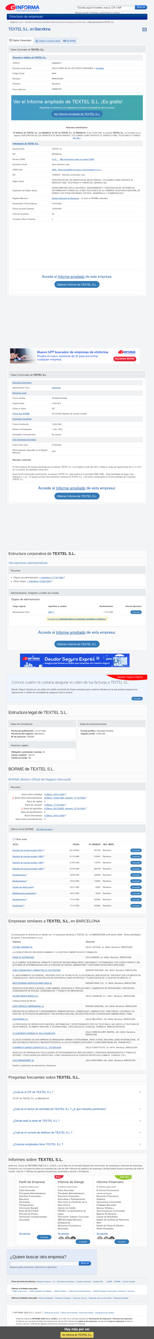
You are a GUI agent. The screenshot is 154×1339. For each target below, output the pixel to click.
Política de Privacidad (69, 1312)
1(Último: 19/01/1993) (54, 794)
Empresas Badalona (45, 1298)
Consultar (44, 1237)
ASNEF (109, 1281)
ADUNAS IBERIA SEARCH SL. (25, 996)
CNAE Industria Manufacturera (80, 1291)
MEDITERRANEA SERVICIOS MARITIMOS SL (32, 983)
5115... (55, 159)
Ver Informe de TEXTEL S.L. (77, 1334)
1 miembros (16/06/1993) (39, 581)
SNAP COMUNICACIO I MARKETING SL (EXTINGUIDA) (36, 970)
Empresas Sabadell (121, 1298)
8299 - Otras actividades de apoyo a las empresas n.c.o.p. (77, 169)
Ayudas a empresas (83, 1281)
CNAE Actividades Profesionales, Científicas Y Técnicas (113, 1291)
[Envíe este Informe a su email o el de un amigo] (144, 29)
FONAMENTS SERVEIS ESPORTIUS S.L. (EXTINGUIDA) (36, 1047)
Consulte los (76, 619)
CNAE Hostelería (60, 1291)
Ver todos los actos (44, 829)
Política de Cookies (86, 1312)
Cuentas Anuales (129, 1281)
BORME (117, 1281)
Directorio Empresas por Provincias (71, 22)
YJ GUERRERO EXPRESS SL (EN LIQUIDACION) (33, 1033)
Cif (54, 1281)
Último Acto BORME (21, 413)
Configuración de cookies (104, 1312)
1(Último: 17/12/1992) (54, 804)
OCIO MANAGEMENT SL (23, 1060)
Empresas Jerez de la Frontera (100, 1298)
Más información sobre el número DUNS (77, 159)
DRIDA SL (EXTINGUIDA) (23, 957)
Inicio (21, 22)
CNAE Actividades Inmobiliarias (40, 1291)
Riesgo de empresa (44, 1281)
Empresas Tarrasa (80, 1298)
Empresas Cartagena (63, 1298)
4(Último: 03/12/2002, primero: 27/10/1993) (64, 808)
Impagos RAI (98, 1281)
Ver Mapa (100, 68)
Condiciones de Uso (51, 1312)
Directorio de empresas (65, 1281)
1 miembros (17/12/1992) (51, 577)
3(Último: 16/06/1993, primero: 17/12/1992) (64, 797)
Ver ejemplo (24, 1233)
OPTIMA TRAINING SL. (22, 947)
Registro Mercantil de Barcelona (65, 198)
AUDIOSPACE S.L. (20, 1019)
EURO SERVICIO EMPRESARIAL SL (28, 1006)
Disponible (56, 387)
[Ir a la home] (22, 6)
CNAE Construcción (19, 1291)
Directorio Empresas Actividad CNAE (40, 22)
